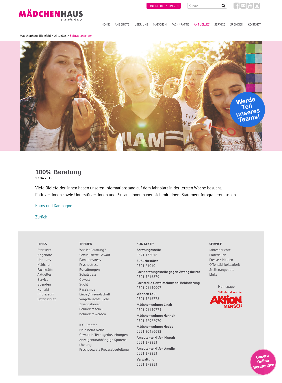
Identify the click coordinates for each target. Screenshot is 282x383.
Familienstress (90, 259)
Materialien (217, 255)
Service (219, 24)
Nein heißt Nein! (91, 330)
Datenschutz (46, 299)
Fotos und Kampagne (53, 205)
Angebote (122, 24)
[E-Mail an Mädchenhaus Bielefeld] (243, 7)
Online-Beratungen (163, 6)
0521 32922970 (149, 320)
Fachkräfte (180, 24)
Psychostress (88, 264)
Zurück (41, 217)
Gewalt (84, 279)
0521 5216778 (148, 298)
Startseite (44, 249)
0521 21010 (146, 265)
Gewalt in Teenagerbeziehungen (103, 334)
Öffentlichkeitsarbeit (224, 264)
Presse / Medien (221, 259)
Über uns (141, 24)
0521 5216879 (148, 276)
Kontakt (254, 24)
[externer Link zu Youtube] (250, 7)
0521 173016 (147, 255)
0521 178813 (147, 342)
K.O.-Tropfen (88, 325)
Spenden (236, 24)
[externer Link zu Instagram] (257, 7)
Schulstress (87, 274)
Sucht (83, 284)
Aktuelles (202, 24)
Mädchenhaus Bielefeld (35, 36)
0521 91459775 (149, 309)
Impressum (45, 294)
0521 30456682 (149, 331)
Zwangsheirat (89, 304)
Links (213, 274)
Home (106, 24)
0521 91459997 (149, 287)
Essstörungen (89, 269)
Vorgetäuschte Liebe (94, 299)
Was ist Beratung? (92, 249)
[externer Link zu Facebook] (236, 7)
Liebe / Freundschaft (94, 294)
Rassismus (87, 289)
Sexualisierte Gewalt (94, 255)
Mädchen (160, 24)
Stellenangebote (221, 269)
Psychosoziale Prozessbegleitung (104, 349)
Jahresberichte (220, 249)
